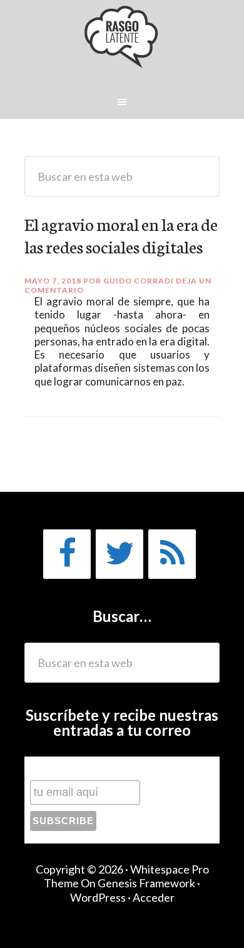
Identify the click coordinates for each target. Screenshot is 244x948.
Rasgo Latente (122, 43)
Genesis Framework (146, 883)
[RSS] (172, 554)
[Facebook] (67, 554)
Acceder (154, 897)
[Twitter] (119, 554)
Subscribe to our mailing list (96, 768)
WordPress (98, 897)
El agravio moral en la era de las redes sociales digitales (121, 235)
